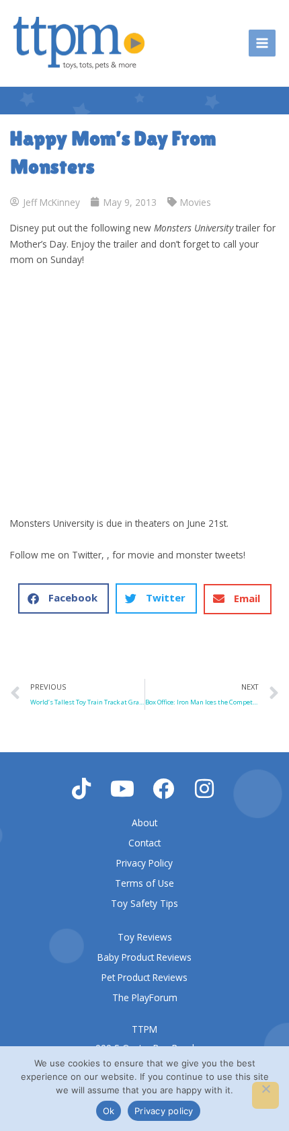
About (144, 822)
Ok (109, 1110)
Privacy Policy (144, 862)
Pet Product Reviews (144, 977)
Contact (144, 842)
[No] (265, 1095)
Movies (195, 202)
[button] (63, 598)
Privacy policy (164, 1110)
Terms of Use (144, 883)
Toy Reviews (145, 937)
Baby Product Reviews (144, 957)
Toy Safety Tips (144, 903)
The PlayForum (144, 997)
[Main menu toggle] (262, 43)
